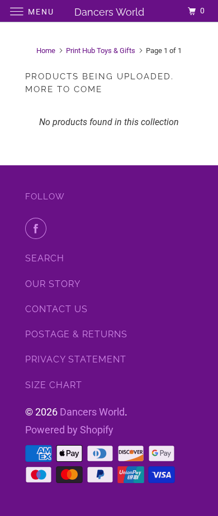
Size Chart (53, 385)
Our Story (52, 284)
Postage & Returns (76, 334)
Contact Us (56, 309)
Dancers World (92, 412)
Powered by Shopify (69, 430)
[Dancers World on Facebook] (38, 228)
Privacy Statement (75, 359)
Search (44, 258)
